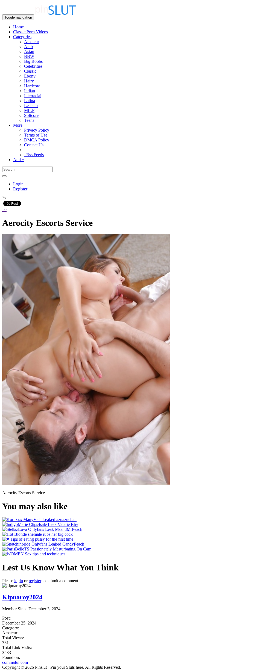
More (17, 125)
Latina (29, 100)
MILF (29, 110)
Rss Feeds (34, 154)
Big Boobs (33, 61)
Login (18, 184)
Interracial (32, 95)
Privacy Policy (36, 130)
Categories (22, 36)
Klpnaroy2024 (22, 597)
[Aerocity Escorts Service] (86, 483)
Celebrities (33, 66)
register (35, 580)
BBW (29, 56)
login (18, 580)
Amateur (31, 41)
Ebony (30, 76)
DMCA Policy (36, 140)
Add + (18, 159)
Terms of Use (35, 135)
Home (18, 27)
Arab (28, 46)
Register (20, 188)
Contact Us (33, 145)
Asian (29, 51)
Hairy (29, 81)
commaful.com (15, 662)
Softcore (31, 115)
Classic (30, 71)
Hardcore (32, 86)
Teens (29, 120)
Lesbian (31, 105)
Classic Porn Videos (30, 31)
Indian (29, 90)
